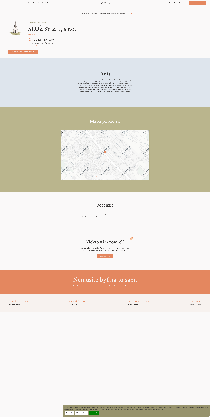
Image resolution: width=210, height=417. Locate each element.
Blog (175, 3)
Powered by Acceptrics (203, 413)
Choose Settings (81, 413)
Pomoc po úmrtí (12, 3)
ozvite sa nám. (123, 217)
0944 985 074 (134, 304)
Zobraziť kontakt (32, 34)
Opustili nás (36, 3)
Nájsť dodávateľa (24, 3)
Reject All (69, 413)
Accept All (94, 413)
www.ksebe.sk (196, 304)
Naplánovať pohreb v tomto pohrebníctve (23, 51)
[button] (105, 153)
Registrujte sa (183, 3)
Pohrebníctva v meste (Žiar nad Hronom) (112, 13)
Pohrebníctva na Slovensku (89, 13)
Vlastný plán (45, 3)
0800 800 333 (75, 304)
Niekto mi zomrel (197, 3)
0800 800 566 (14, 304)
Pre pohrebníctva (167, 3)
